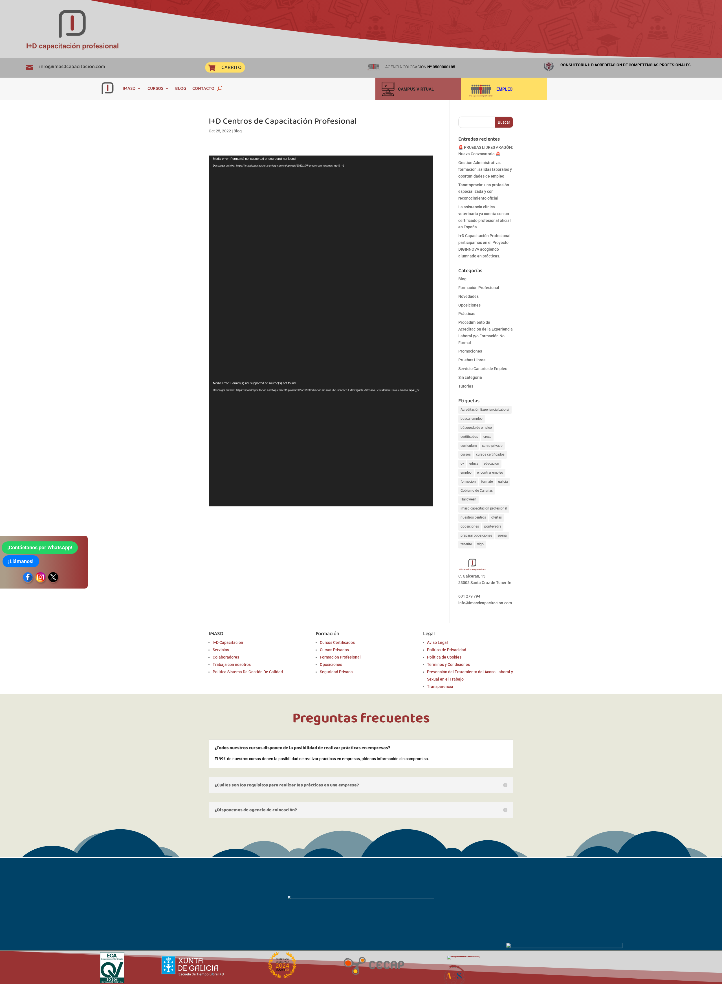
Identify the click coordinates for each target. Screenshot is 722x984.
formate (487, 482)
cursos (466, 454)
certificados (469, 437)
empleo (466, 472)
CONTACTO (203, 88)
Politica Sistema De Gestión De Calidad (248, 672)
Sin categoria (470, 377)
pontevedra (492, 526)
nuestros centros (473, 517)
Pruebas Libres (471, 360)
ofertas (496, 517)
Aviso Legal (437, 642)
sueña (502, 535)
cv (462, 463)
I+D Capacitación (228, 642)
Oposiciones (469, 305)
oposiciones (470, 526)
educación (491, 463)
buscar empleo (472, 419)
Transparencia (440, 686)
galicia (503, 482)
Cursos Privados (334, 650)
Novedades (468, 296)
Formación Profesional (478, 287)
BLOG (180, 88)
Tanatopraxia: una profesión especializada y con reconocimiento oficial (483, 192)
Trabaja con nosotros (232, 664)
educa (473, 463)
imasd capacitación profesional (484, 508)
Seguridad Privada (336, 672)
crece (487, 437)
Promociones (470, 351)
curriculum (469, 446)
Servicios (221, 650)
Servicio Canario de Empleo (482, 368)
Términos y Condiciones (448, 664)
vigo (480, 544)
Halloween (468, 499)
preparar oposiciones (476, 535)
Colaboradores (226, 657)
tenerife (466, 544)
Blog (238, 131)
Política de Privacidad (446, 650)
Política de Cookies (444, 657)
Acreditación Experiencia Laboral (485, 410)
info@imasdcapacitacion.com (72, 66)
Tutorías (465, 386)
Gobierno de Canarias (477, 491)
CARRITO (231, 67)
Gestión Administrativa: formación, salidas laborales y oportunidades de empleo (485, 169)
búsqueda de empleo (476, 428)
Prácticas (466, 313)
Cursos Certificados (337, 642)
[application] (321, 268)
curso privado (492, 446)
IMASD (129, 88)
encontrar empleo (490, 472)
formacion (468, 482)
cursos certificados (490, 454)
